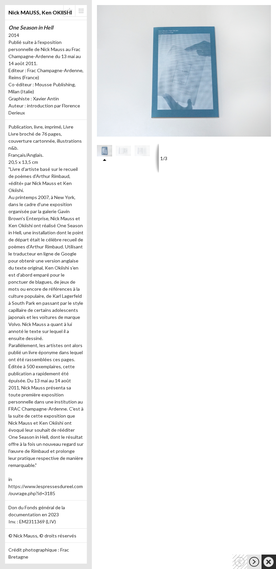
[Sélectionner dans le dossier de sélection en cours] (69, 10)
